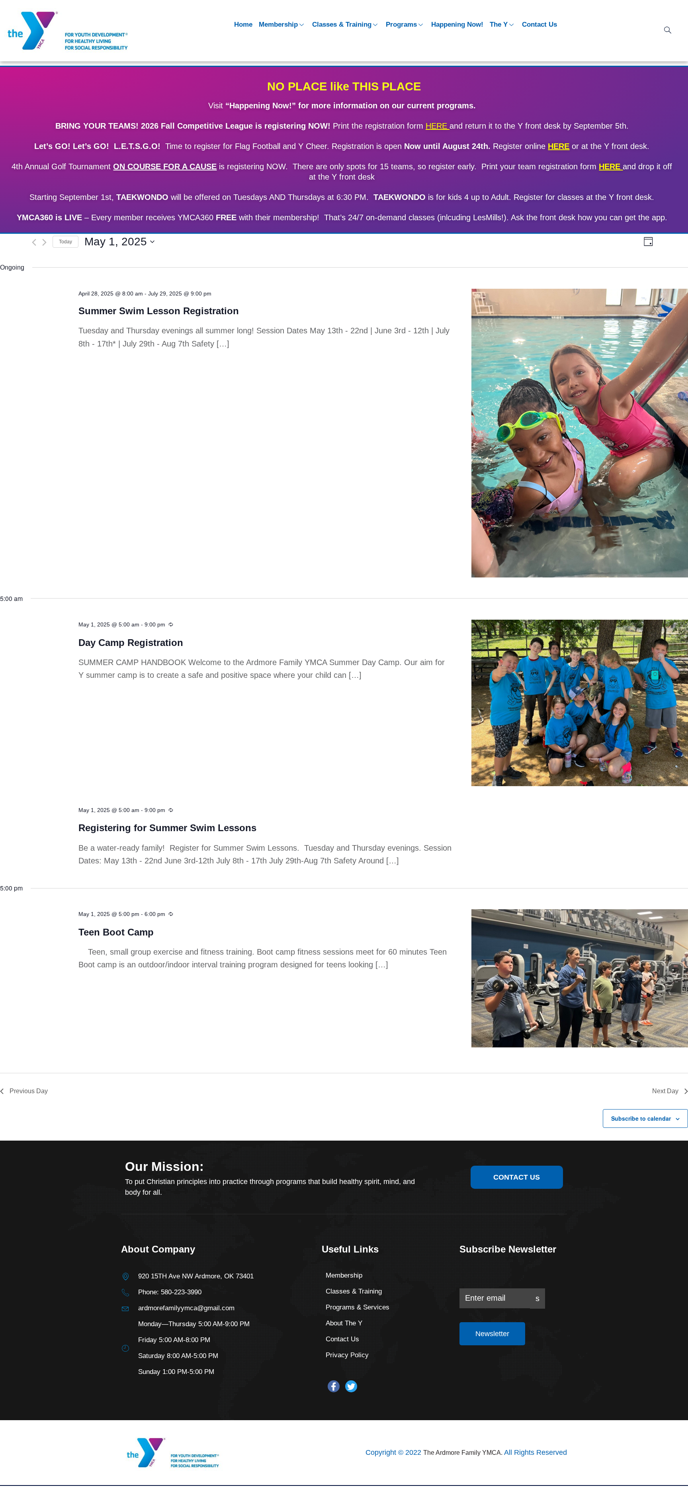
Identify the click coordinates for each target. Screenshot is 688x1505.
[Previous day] (34, 242)
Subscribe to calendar (641, 1118)
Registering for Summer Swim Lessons (167, 827)
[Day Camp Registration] (579, 703)
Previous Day (29, 1091)
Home (243, 24)
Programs (401, 24)
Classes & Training (341, 24)
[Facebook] (334, 1386)
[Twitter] (351, 1386)
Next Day (665, 1091)
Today (65, 242)
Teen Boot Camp (116, 932)
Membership (278, 24)
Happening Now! (457, 24)
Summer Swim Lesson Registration (158, 310)
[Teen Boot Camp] (579, 978)
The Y (499, 24)
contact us (516, 1177)
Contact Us (539, 24)
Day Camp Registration (130, 642)
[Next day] (44, 242)
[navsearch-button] (668, 31)
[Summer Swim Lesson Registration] (579, 433)
